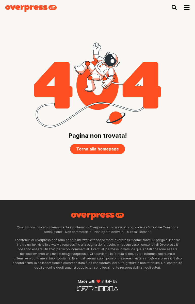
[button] (174, 7)
